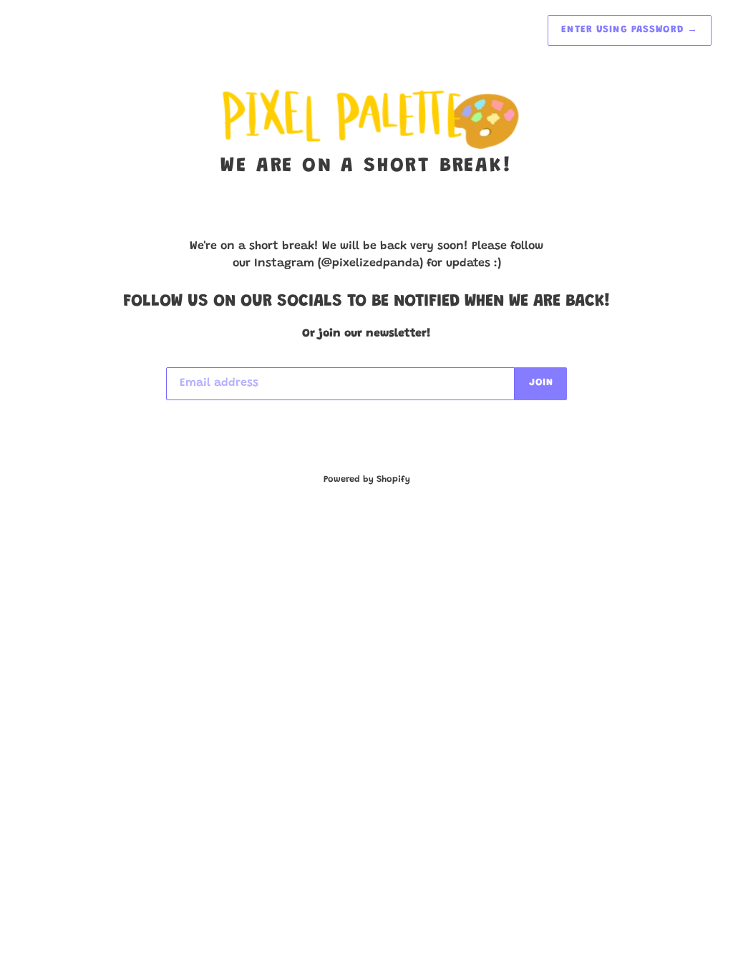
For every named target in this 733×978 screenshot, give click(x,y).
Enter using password (629, 30)
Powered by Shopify (367, 479)
